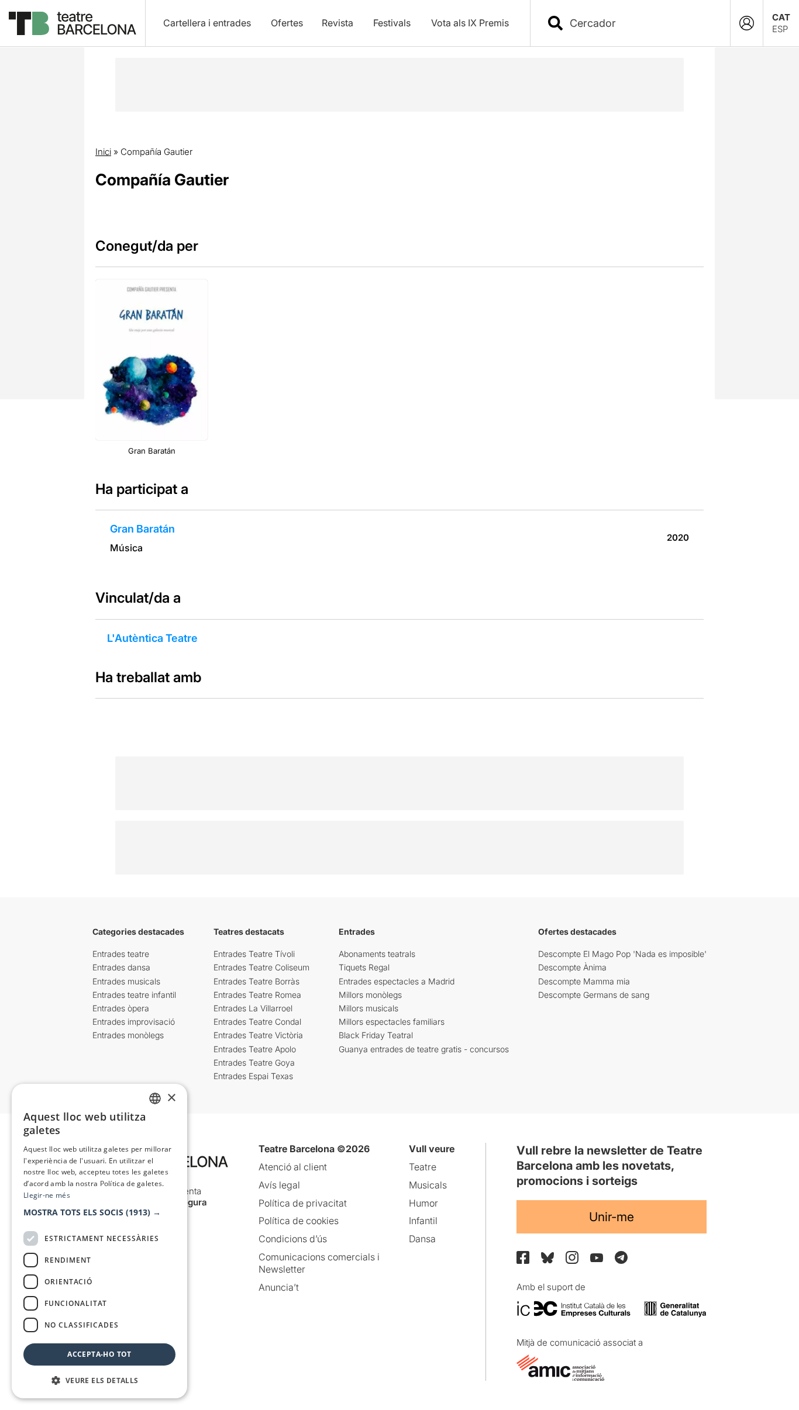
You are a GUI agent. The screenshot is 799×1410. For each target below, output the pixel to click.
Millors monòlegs (370, 995)
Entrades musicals (126, 981)
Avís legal (279, 1185)
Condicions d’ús (293, 1239)
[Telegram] (621, 1257)
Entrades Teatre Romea (257, 995)
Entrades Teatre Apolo (254, 1049)
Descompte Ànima (572, 967)
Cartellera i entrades (207, 23)
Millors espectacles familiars (392, 1022)
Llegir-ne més (46, 1195)
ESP (780, 28)
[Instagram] (572, 1257)
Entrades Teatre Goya (254, 1062)
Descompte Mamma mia (584, 981)
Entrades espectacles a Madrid (396, 981)
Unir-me (611, 1216)
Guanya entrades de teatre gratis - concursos (424, 1049)
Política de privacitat (303, 1203)
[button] (99, 1212)
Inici (103, 151)
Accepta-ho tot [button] (99, 1354)
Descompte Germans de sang (593, 995)
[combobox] (640, 23)
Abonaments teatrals (377, 954)
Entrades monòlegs (128, 1035)
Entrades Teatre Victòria (258, 1035)
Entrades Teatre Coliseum (261, 967)
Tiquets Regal (364, 967)
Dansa (422, 1239)
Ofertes (287, 23)
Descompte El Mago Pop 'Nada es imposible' (622, 954)
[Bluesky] (547, 1257)
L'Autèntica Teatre (152, 638)
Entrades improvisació (133, 1022)
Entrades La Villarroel (252, 1008)
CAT (781, 17)
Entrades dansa (121, 967)
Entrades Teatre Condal (257, 1022)
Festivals (392, 23)
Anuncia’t (279, 1287)
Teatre (422, 1167)
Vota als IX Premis (470, 23)
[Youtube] (596, 1257)
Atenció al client (293, 1167)
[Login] (746, 23)
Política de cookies (299, 1220)
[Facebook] (522, 1257)
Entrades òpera (120, 1008)
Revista (337, 23)
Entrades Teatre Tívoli (254, 954)
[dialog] (99, 1241)
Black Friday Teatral (376, 1035)
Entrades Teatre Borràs (256, 981)
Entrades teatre (120, 954)
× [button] (171, 1098)
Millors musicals (368, 1008)
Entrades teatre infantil (134, 995)
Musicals (428, 1185)
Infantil (423, 1220)
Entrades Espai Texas (253, 1076)
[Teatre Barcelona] (72, 23)
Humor (423, 1203)
